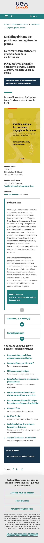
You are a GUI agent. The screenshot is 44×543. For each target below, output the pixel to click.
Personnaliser (22, 501)
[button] (11, 16)
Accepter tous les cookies (22, 493)
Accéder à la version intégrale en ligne (19, 186)
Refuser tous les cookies (22, 509)
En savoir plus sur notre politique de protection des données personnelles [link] (22, 535)
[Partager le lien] (21, 469)
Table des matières (11, 194)
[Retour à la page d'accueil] (22, 5)
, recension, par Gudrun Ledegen (20, 456)
